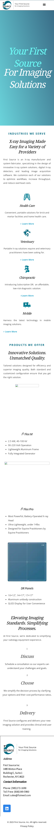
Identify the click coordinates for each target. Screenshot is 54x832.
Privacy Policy (27, 826)
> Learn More (27, 223)
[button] (44, 4)
